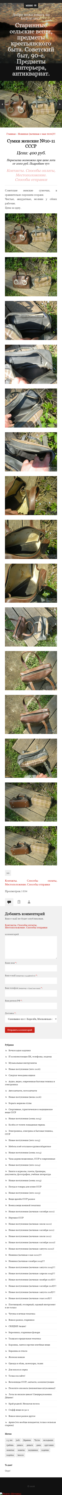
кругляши (49, 1445)
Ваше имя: (11, 963)
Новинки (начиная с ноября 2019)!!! (27, 1261)
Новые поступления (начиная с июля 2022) (30, 1224)
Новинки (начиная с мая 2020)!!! (25, 1255)
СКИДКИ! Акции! (17, 1326)
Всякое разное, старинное (21, 1320)
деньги (30, 1445)
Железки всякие (17, 1357)
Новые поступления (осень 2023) (25, 1180)
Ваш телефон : (24, 988)
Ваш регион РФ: (13, 1001)
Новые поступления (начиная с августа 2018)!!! (32, 1292)
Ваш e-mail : (21, 975)
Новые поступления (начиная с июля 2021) (30, 1236)
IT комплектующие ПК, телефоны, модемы (30, 1056)
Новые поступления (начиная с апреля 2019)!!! (32, 1273)
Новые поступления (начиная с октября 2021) (31, 1230)
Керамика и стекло (18, 1351)
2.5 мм (9, 1440)
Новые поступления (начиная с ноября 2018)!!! (32, 1279)
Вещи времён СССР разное (22, 1199)
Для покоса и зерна (18, 1369)
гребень (9, 1445)
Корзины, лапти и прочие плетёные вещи (29, 1344)
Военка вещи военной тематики (25, 1205)
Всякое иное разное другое (22, 1416)
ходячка (10, 1455)
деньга (20, 1445)
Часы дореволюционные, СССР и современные (32, 1158)
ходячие (45, 1450)
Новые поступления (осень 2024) (25, 1152)
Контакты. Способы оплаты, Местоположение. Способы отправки (30, 175)
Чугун (37, 1440)
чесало (20, 1455)
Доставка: (10, 1013)
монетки (10, 1450)
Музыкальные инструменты (23, 1063)
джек (38, 1445)
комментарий (12, 934)
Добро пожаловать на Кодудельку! (31, 16)
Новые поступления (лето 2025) (24, 1140)
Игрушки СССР (16, 1217)
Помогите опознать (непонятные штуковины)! (32, 1388)
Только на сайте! (17, 1375)
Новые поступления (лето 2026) (24, 1069)
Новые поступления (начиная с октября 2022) (31, 1211)
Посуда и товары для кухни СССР (25, 1186)
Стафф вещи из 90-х (19, 1409)
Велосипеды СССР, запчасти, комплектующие (31, 1382)
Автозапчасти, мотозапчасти (23, 1090)
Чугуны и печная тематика (22, 1313)
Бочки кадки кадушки (20, 1050)
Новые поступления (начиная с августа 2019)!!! (32, 1267)
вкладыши (48, 1440)
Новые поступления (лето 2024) (24, 1165)
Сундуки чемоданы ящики (22, 1075)
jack (18, 1440)
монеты (21, 1450)
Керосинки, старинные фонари (24, 1332)
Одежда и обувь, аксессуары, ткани (26, 1363)
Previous (2, 104)
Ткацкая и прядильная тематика (25, 1338)
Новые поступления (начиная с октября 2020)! (32, 1242)
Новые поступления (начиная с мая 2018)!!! (30, 1298)
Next (59, 104)
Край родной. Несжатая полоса (24, 1403)
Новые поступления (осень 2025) (25, 1118)
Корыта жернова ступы (20, 1103)
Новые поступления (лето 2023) (24, 1192)
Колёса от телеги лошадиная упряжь (27, 1124)
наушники (33, 1450)
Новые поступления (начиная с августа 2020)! (31, 1248)
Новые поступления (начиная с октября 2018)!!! (32, 1286)
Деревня (27, 1440)
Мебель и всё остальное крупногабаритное (30, 1146)
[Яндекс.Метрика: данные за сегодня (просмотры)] (10, 1493)
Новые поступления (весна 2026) (25, 1097)
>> (7, 873)
